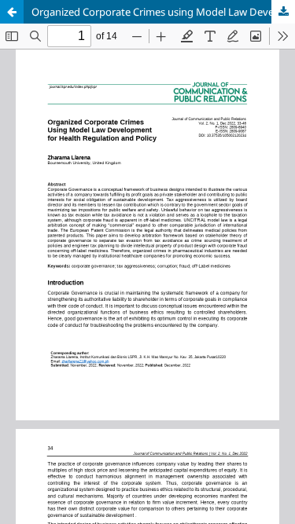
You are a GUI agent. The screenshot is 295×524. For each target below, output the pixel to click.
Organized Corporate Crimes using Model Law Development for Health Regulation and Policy (163, 12)
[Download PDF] (283, 12)
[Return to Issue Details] (12, 12)
